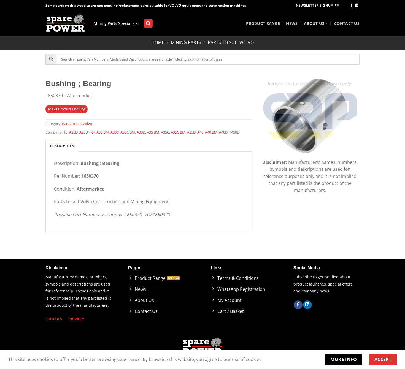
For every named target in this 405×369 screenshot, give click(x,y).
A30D (141, 132)
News (292, 23)
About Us (314, 23)
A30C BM (127, 132)
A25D (73, 132)
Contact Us (347, 23)
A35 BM (153, 132)
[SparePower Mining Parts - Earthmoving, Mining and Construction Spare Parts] (65, 23)
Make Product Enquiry (66, 109)
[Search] (148, 23)
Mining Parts (186, 42)
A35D (191, 132)
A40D (223, 132)
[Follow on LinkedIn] (356, 5)
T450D (234, 132)
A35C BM (178, 132)
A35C (165, 132)
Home (157, 42)
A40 (200, 132)
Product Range (263, 23)
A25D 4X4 (87, 132)
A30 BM (102, 132)
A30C (114, 132)
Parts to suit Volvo (231, 42)
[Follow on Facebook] (351, 5)
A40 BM (211, 132)
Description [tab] (62, 145)
